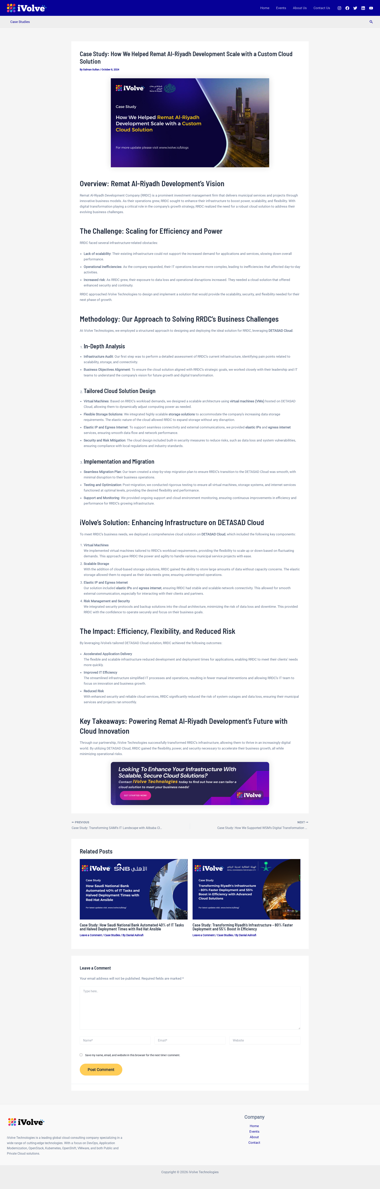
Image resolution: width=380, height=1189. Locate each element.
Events (281, 8)
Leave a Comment (91, 935)
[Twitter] (355, 8)
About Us (300, 8)
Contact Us (322, 8)
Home (264, 8)
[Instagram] (339, 8)
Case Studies (20, 22)
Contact (254, 1143)
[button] (371, 21)
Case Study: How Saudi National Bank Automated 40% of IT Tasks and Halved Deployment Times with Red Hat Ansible (132, 926)
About (254, 1137)
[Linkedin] (363, 8)
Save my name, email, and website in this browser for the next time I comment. (132, 1055)
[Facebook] (347, 8)
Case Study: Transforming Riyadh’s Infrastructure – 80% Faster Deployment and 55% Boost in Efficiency (243, 926)
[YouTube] (371, 8)
